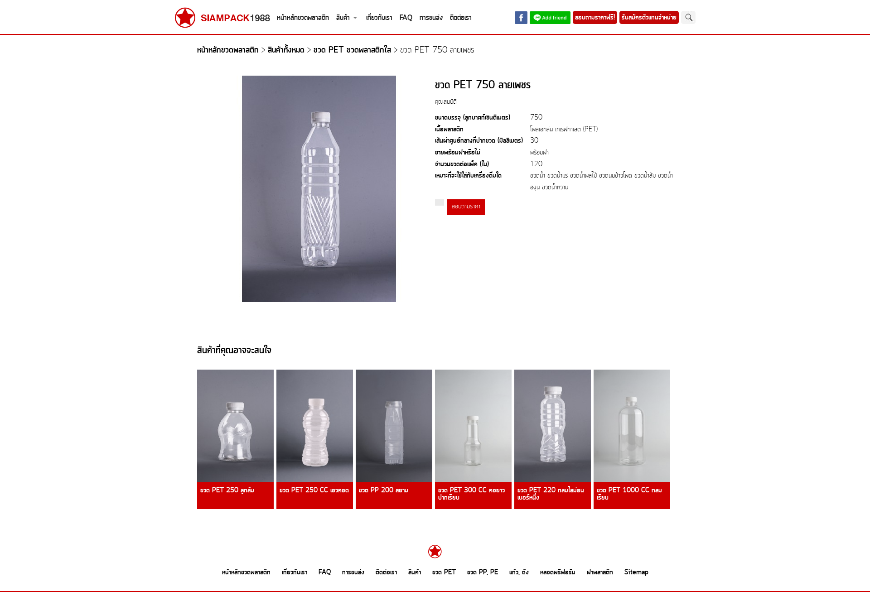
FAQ (406, 18)
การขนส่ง (431, 18)
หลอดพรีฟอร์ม (557, 573)
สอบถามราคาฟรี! (595, 18)
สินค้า (343, 18)
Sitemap (636, 573)
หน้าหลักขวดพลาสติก (303, 18)
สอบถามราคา (466, 207)
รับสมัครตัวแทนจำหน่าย (649, 18)
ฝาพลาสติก (600, 573)
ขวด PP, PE (482, 573)
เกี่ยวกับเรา (379, 18)
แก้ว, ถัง (519, 573)
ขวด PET (444, 573)
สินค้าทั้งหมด (286, 50)
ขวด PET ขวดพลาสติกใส (352, 50)
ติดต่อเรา (461, 18)
